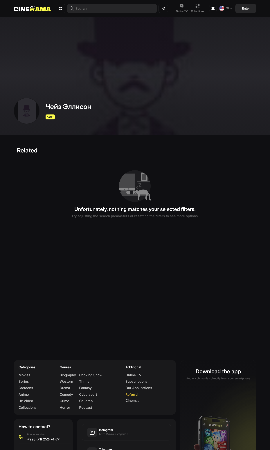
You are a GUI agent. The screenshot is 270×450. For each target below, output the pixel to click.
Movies (24, 375)
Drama (65, 388)
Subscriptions (136, 381)
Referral (131, 394)
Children (86, 401)
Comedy (66, 394)
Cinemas (132, 400)
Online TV (182, 11)
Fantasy (85, 388)
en (227, 8)
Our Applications (138, 388)
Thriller (85, 381)
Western (66, 381)
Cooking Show (90, 375)
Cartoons (26, 388)
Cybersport (88, 394)
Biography (68, 375)
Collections (197, 11)
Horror (65, 407)
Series (24, 381)
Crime (64, 401)
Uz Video (26, 401)
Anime (24, 394)
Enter (246, 8)
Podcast (85, 407)
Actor (50, 116)
